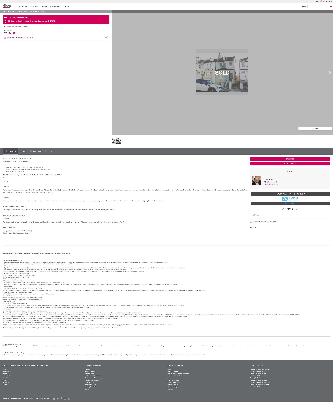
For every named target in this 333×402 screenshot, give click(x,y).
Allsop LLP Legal (44, 398)
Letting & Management (174, 382)
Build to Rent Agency (173, 371)
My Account (6, 382)
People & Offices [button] (55, 6)
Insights (5, 373)
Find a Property (7, 371)
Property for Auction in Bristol (258, 371)
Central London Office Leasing (93, 378)
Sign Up (325, 1)
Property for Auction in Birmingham (260, 369)
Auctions (87, 369)
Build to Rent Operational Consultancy (178, 373)
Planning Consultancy (91, 387)
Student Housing (172, 387)
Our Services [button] (34, 6)
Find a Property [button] (22, 6)
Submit (331, 6)
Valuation (87, 389)
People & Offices (7, 376)
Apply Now (290, 203)
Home (4, 369)
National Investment (90, 384)
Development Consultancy (92, 380)
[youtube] (68, 398)
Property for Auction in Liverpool (259, 378)
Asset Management (90, 371)
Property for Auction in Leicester (259, 376)
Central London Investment (92, 376)
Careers (316, 1)
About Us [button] (66, 6)
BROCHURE (290, 159)
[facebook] (61, 398)
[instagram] (65, 398)
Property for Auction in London (258, 380)
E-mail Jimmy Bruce (271, 184)
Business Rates (89, 373)
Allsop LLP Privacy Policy (31, 398)
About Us (5, 378)
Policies (5, 384)
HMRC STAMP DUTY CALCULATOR (264, 222)
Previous (115, 72)
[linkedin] (54, 398)
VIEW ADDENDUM (290, 163)
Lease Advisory (89, 382)
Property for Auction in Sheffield (259, 387)
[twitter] (58, 398)
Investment (171, 378)
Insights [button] (44, 6)
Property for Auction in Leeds (258, 373)
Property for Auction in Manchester (260, 382)
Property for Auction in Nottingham (259, 384)
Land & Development (173, 380)
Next (330, 72)
